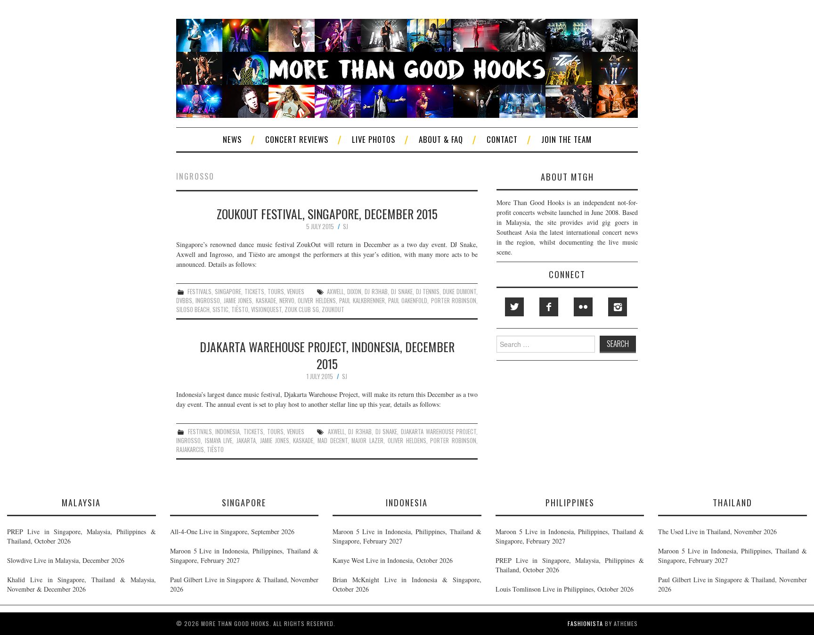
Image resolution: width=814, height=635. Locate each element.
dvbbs (184, 300)
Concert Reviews (296, 139)
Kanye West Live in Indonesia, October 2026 (393, 560)
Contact (502, 139)
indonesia (227, 431)
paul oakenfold (407, 300)
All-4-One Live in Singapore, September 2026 (232, 531)
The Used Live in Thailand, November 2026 (717, 531)
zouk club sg (302, 309)
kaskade (266, 300)
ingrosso (207, 300)
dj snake (402, 291)
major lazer (367, 440)
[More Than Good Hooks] (407, 67)
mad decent (332, 440)
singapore (228, 291)
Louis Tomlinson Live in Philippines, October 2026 (565, 589)
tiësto (239, 309)
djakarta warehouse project (438, 431)
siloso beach (193, 309)
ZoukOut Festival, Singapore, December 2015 (327, 214)
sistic (220, 309)
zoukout (333, 309)
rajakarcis (190, 449)
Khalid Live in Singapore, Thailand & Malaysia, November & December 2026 (81, 584)
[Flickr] (583, 306)
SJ (345, 226)
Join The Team (566, 139)
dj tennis (428, 291)
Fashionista (585, 623)
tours (276, 291)
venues (295, 291)
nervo (286, 300)
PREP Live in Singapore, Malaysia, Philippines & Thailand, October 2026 (81, 536)
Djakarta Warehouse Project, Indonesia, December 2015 (327, 355)
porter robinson (453, 300)
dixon (354, 291)
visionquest (266, 309)
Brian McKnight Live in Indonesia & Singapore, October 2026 (407, 584)
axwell (335, 291)
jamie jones (238, 300)
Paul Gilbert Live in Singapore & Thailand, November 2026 (244, 584)
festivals (199, 291)
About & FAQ (441, 139)
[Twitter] (514, 306)
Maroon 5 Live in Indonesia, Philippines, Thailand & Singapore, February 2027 (244, 555)
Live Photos (373, 139)
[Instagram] (617, 306)
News (232, 139)
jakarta (246, 440)
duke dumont (459, 291)
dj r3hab (376, 291)
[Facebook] (548, 306)
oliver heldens (316, 300)
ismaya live (219, 440)
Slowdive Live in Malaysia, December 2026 (65, 560)
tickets (254, 291)
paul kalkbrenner (361, 300)
